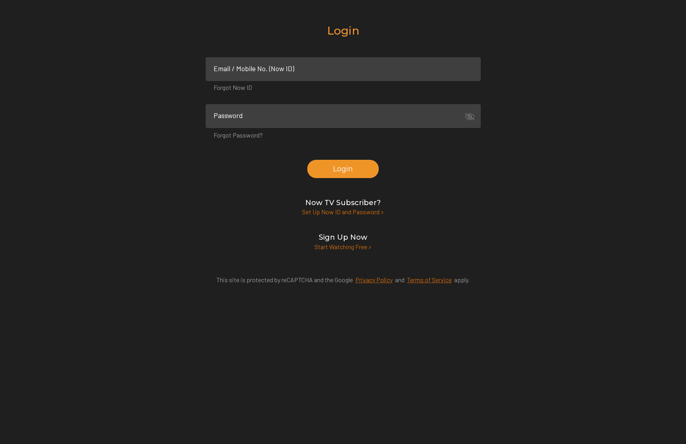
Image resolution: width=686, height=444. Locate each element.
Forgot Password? (238, 135)
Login (343, 169)
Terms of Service (429, 279)
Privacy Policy (374, 279)
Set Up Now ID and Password (341, 211)
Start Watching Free (341, 246)
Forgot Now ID (233, 87)
